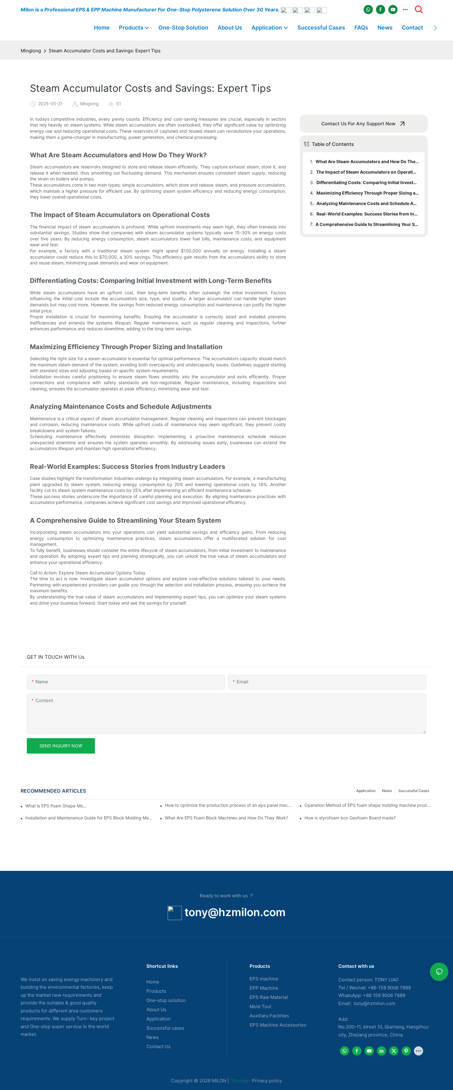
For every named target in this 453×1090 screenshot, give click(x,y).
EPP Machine (264, 988)
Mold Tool (260, 1006)
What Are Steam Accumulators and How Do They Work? (367, 161)
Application (366, 790)
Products (156, 991)
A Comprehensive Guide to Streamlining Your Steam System (367, 224)
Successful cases (165, 1028)
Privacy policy (267, 1081)
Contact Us (158, 1046)
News (387, 790)
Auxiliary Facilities (269, 1016)
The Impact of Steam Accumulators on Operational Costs (367, 172)
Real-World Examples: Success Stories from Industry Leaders (367, 213)
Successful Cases (413, 790)
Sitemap (239, 1081)
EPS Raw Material (269, 997)
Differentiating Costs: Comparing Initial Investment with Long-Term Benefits (367, 182)
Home (152, 982)
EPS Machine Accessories (278, 1025)
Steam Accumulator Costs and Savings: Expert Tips (105, 51)
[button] (435, 27)
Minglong (31, 51)
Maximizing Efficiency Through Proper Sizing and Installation (367, 192)
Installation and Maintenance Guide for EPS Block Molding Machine (89, 817)
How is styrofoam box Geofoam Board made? (350, 817)
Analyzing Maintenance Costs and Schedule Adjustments (367, 203)
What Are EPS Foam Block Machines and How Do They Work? (226, 817)
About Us (156, 1009)
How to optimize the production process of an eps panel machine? (229, 805)
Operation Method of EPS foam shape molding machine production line (368, 805)
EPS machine (264, 979)
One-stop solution (166, 1000)
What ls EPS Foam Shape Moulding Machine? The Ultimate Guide (56, 805)
